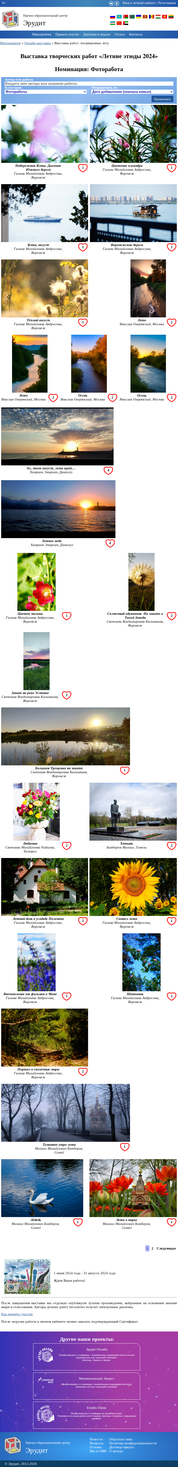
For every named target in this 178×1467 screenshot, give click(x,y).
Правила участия (67, 34)
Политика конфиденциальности (133, 1443)
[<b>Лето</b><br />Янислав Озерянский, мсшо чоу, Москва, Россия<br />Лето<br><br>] (30, 391)
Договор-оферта (121, 1447)
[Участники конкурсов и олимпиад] (112, 18)
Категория (13, 87)
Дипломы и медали (96, 34)
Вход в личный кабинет (139, 3)
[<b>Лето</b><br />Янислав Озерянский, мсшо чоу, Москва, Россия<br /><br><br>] (148, 316)
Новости (96, 1439)
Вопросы (96, 1443)
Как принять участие (17, 1314)
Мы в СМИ (98, 1451)
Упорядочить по (104, 87)
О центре (116, 1451)
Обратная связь (121, 1439)
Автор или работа (19, 79)
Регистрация (167, 3)
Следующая (166, 1248)
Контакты (135, 34)
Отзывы (96, 1447)
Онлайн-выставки (37, 43)
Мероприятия (41, 34)
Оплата (120, 34)
